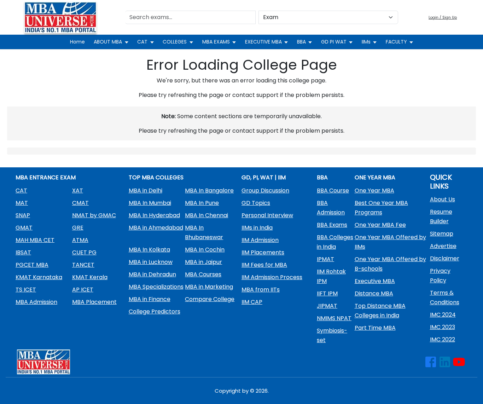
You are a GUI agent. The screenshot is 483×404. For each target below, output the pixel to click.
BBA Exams (332, 225)
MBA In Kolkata (149, 250)
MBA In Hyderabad (154, 215)
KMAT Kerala (89, 277)
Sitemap (441, 234)
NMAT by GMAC (94, 215)
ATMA (80, 240)
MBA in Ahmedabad (156, 228)
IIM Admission (260, 240)
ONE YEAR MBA (375, 177)
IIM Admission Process (272, 277)
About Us (442, 199)
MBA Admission (36, 302)
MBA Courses (203, 274)
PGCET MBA (32, 265)
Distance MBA (374, 293)
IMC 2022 (442, 339)
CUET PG (84, 252)
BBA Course (333, 190)
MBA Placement (94, 302)
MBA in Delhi (145, 190)
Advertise (443, 246)
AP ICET (82, 289)
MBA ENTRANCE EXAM (46, 177)
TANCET (83, 265)
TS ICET (26, 289)
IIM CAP (252, 302)
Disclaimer (444, 258)
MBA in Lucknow (151, 262)
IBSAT (23, 252)
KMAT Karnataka (39, 277)
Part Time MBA (375, 328)
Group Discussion (265, 190)
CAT (142, 41)
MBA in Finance (149, 299)
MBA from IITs (261, 289)
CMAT (80, 203)
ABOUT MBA (108, 41)
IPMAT (325, 259)
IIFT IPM (327, 293)
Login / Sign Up (443, 17)
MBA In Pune (202, 203)
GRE (77, 228)
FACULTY (396, 41)
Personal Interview (267, 215)
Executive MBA (375, 281)
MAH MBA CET (35, 240)
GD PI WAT (334, 41)
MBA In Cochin (205, 250)
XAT (77, 190)
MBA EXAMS (216, 41)
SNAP (23, 215)
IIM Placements (263, 252)
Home (77, 41)
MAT (22, 203)
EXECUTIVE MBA (263, 41)
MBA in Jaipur (203, 262)
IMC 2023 (442, 327)
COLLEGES (175, 41)
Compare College (209, 299)
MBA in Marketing (209, 287)
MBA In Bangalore (209, 190)
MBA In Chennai (206, 215)
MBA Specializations (156, 287)
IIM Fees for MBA (264, 265)
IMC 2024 (443, 315)
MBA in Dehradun (152, 274)
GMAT (24, 228)
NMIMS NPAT (334, 318)
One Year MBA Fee (380, 225)
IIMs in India (257, 228)
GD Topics (256, 203)
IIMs (366, 41)
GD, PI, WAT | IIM (264, 177)
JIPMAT (327, 306)
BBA (301, 41)
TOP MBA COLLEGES (156, 177)
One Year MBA (374, 190)
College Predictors (154, 311)
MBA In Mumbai (150, 203)
